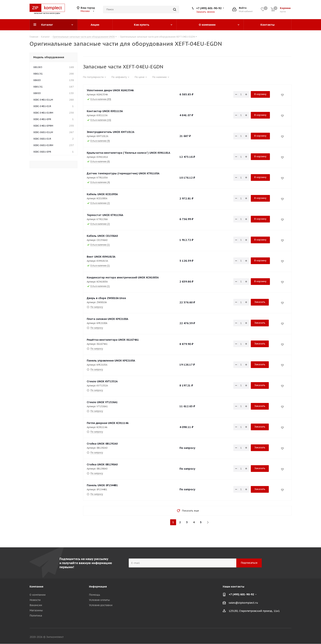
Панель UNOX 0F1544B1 (102, 485)
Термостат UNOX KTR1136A (105, 215)
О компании (38, 594)
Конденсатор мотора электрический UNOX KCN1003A (123, 277)
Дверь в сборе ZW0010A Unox (106, 298)
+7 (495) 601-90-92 (209, 8)
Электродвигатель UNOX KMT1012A (110, 132)
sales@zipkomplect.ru (243, 602)
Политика (36, 615)
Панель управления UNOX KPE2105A (111, 360)
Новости (35, 600)
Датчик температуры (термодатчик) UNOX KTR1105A (123, 173)
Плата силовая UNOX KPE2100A (107, 319)
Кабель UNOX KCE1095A (102, 194)
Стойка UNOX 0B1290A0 (102, 464)
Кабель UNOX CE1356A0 (102, 236)
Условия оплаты (99, 600)
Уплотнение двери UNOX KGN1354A (110, 90)
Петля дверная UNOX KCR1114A (108, 423)
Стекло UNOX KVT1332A (102, 381)
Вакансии (36, 605)
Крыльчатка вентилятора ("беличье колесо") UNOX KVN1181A (128, 152)
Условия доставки (100, 605)
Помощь (94, 594)
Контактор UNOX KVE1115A (105, 111)
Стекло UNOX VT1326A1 (102, 402)
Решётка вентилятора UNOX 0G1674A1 (113, 339)
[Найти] (174, 9)
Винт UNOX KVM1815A (101, 256)
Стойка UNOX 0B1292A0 (102, 443)
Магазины (36, 610)
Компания (36, 586)
